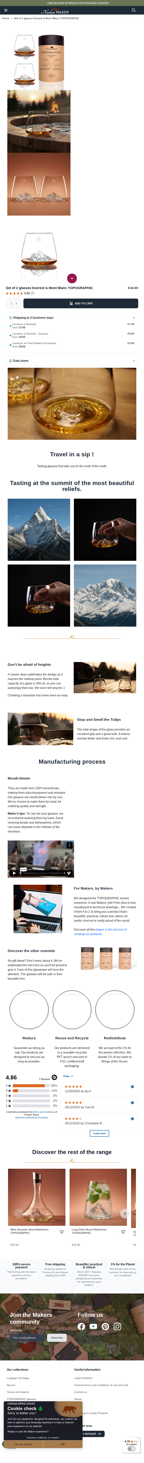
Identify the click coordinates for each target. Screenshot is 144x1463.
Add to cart (84, 303)
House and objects (18, 1391)
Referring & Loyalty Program (91, 1413)
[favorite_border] (38, 1197)
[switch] (131, 1449)
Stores (78, 1399)
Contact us (80, 1391)
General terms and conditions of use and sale (101, 1385)
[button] (5, 10)
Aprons (11, 1385)
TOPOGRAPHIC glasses (21, 1399)
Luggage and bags (18, 1377)
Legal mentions (83, 1377)
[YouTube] (93, 1326)
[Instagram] (117, 1326)
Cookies (11, 1448)
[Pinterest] (105, 1326)
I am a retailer (86, 1434)
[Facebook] (81, 1326)
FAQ (77, 1405)
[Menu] (138, 1439)
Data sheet (20, 360)
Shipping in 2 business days (33, 317)
